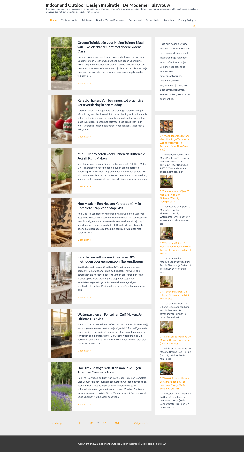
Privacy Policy (185, 20)
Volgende (141, 423)
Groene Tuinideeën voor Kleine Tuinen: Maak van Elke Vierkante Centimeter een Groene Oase (111, 47)
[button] (194, 26)
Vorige (57, 423)
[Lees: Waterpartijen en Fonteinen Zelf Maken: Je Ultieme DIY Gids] (61, 333)
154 (117, 423)
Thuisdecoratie (69, 20)
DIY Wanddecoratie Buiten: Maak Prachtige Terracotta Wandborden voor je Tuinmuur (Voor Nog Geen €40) (174, 143)
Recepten (169, 20)
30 (91, 423)
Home (53, 20)
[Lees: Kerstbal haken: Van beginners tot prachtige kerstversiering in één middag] (61, 119)
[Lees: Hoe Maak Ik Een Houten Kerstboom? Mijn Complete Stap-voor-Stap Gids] (61, 222)
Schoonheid (152, 20)
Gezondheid (135, 20)
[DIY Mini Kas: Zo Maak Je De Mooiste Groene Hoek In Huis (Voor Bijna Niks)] (166, 327)
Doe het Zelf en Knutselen (110, 20)
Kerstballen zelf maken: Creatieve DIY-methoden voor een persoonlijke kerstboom (110, 259)
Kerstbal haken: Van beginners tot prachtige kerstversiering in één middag (110, 102)
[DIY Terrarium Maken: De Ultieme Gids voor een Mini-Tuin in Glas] (166, 282)
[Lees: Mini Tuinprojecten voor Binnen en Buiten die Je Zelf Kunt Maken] (61, 170)
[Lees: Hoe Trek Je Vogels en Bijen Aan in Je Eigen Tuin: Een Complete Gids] (61, 386)
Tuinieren (87, 20)
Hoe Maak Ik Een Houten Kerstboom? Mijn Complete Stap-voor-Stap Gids (109, 206)
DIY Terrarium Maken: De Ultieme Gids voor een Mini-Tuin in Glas (175, 295)
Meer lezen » (84, 83)
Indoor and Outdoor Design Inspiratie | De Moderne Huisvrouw (108, 5)
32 (104, 423)
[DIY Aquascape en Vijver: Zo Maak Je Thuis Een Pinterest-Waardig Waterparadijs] (166, 181)
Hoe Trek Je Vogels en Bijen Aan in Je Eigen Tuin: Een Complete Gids (109, 370)
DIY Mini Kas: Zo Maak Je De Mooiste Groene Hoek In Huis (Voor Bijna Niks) (175, 340)
